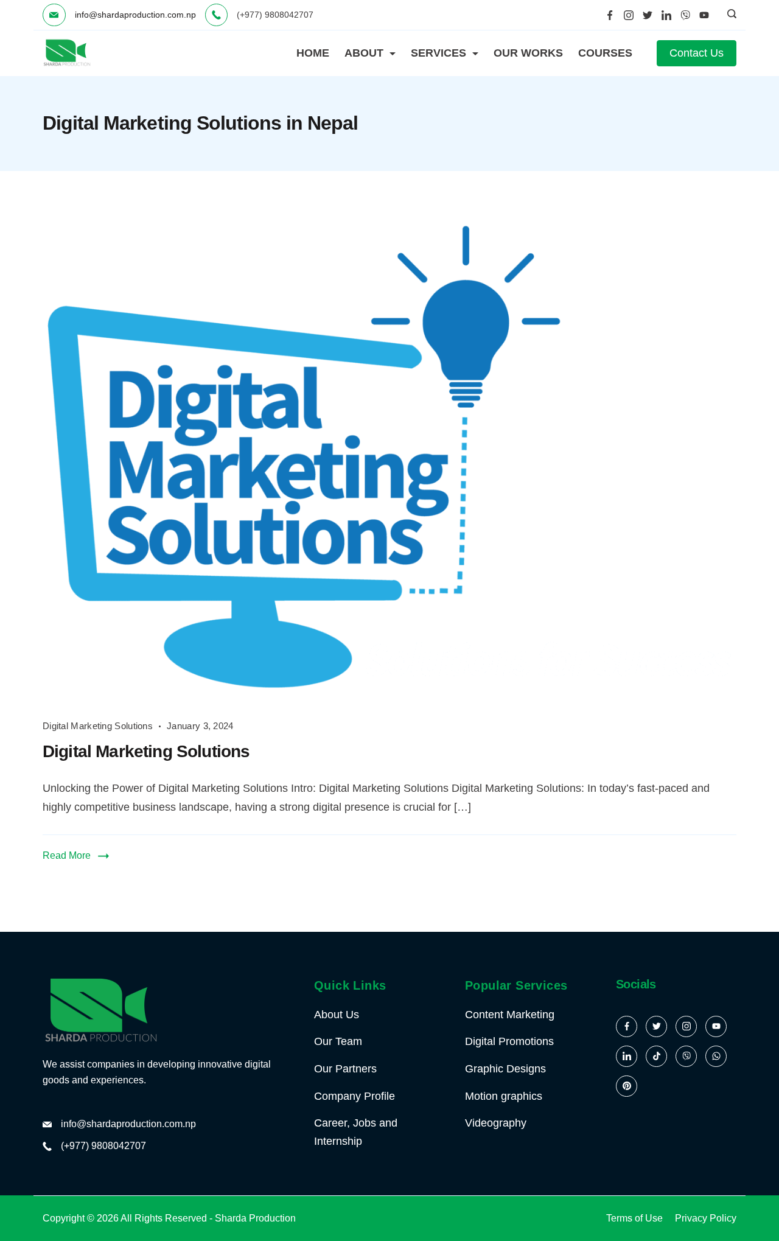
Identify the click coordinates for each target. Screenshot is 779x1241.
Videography (495, 1123)
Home (312, 53)
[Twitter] (647, 15)
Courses (605, 53)
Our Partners (345, 1069)
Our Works (528, 53)
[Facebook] (610, 15)
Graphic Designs (505, 1069)
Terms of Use (634, 1218)
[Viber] (685, 15)
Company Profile (354, 1096)
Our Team (338, 1041)
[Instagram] (629, 15)
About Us (336, 1015)
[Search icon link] (728, 15)
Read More (67, 855)
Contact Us (696, 53)
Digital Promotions (509, 1041)
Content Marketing (509, 1015)
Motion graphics (503, 1096)
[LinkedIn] (666, 15)
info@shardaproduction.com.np (135, 14)
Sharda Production (255, 1218)
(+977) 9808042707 (103, 1146)
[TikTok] (656, 1056)
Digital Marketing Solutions (98, 726)
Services (438, 53)
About (363, 53)
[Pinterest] (626, 1086)
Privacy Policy (705, 1218)
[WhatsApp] (716, 1056)
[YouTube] (704, 15)
